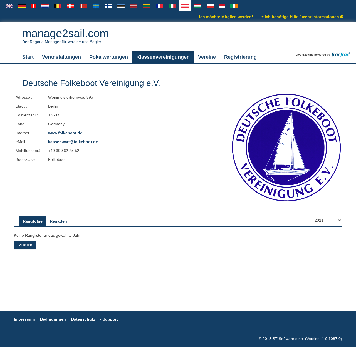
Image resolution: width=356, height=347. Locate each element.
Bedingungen (53, 319)
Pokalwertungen (108, 57)
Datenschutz (83, 319)
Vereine (207, 57)
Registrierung (240, 57)
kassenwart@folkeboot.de (73, 141)
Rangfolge (33, 221)
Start (28, 57)
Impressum (24, 319)
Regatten (58, 221)
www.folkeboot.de (65, 133)
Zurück (25, 245)
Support (110, 319)
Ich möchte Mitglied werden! (226, 16)
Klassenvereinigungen (163, 57)
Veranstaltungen (61, 57)
